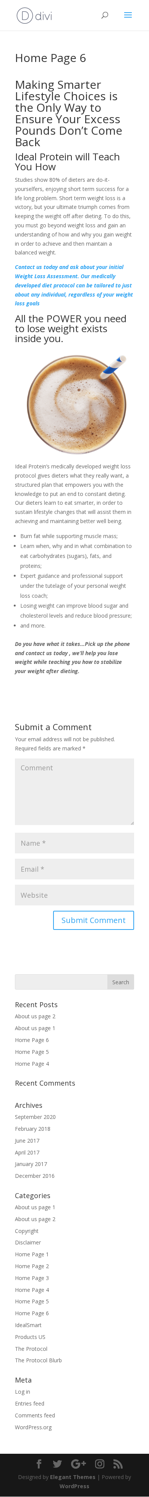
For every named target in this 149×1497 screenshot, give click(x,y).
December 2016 (35, 1175)
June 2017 (27, 1140)
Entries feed (29, 1403)
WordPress (74, 1486)
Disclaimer (28, 1242)
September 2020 (35, 1116)
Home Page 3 (32, 1278)
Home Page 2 (32, 1266)
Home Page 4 (32, 1063)
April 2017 (27, 1152)
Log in (22, 1391)
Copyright (27, 1230)
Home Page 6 (32, 1040)
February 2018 (32, 1128)
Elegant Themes (73, 1477)
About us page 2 (35, 1016)
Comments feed (35, 1415)
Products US (30, 1336)
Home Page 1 (32, 1254)
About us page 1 (35, 1028)
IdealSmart (28, 1325)
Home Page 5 (32, 1051)
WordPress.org (33, 1427)
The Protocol (31, 1348)
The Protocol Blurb (38, 1360)
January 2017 (31, 1164)
